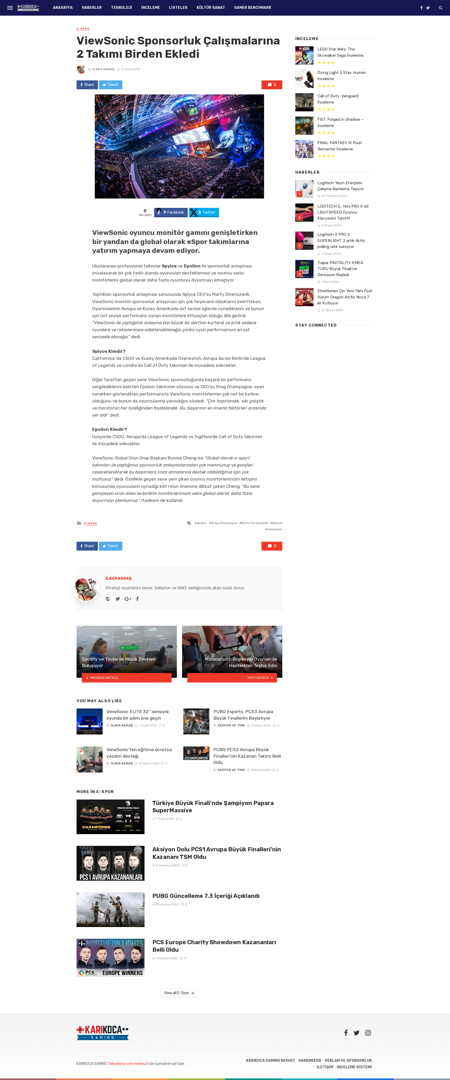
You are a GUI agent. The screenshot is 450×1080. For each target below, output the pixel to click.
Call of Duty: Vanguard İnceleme (338, 99)
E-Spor (83, 28)
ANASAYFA (63, 7)
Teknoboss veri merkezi (127, 1064)
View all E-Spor (176, 993)
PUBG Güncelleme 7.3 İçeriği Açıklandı (206, 896)
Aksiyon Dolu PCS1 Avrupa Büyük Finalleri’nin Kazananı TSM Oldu (216, 853)
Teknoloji (121, 7)
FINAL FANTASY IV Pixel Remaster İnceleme (339, 145)
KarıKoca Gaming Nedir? (270, 1060)
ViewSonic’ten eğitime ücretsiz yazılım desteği (139, 753)
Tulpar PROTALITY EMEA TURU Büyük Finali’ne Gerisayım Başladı (340, 268)
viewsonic (274, 529)
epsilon (201, 523)
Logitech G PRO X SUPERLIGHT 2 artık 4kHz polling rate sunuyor (341, 240)
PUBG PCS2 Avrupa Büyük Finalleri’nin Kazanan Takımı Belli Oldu (247, 756)
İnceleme (150, 7)
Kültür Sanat (211, 7)
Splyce (277, 523)
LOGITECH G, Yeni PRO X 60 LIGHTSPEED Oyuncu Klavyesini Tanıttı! (342, 212)
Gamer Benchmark (252, 7)
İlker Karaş (103, 69)
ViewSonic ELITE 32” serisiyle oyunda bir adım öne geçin (138, 715)
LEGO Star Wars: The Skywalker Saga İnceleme (340, 52)
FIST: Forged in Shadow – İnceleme (340, 122)
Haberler (92, 7)
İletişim (325, 1067)
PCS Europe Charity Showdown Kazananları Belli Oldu (214, 946)
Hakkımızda (309, 1060)
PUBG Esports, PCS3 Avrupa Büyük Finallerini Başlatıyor (243, 715)
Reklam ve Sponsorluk (348, 1060)
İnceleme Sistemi (354, 1067)
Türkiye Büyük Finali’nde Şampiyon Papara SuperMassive (213, 807)
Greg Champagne (224, 523)
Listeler (178, 7)
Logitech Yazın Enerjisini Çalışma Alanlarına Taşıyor (340, 186)
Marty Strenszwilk (254, 523)
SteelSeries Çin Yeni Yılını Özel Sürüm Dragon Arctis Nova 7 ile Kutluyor (344, 297)
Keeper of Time (231, 725)
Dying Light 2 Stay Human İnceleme (341, 75)
